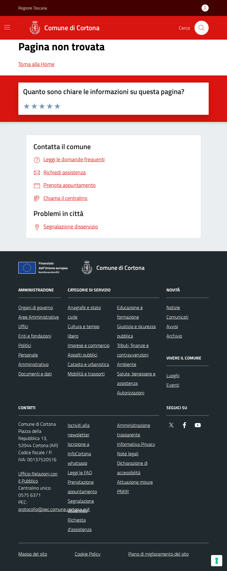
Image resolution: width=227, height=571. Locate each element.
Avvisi (172, 326)
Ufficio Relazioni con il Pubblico (38, 477)
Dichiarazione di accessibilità (132, 467)
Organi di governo (35, 307)
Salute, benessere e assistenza (136, 378)
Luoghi (172, 375)
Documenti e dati (35, 373)
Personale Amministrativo (33, 359)
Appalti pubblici (82, 354)
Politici (24, 345)
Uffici (23, 326)
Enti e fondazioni (34, 335)
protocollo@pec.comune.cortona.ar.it (54, 509)
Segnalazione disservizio (81, 505)
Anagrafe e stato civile (84, 312)
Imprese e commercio (88, 345)
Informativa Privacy (136, 444)
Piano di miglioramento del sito (158, 553)
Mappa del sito (32, 553)
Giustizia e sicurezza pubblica (136, 331)
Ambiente (126, 364)
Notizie (173, 307)
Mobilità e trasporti (86, 373)
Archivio (174, 335)
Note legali (127, 453)
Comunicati (177, 316)
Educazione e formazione (130, 312)
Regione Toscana (32, 8)
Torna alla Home (36, 64)
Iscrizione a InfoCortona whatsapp (79, 454)
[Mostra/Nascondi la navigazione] (7, 27)
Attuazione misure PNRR (135, 486)
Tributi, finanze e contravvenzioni (133, 350)
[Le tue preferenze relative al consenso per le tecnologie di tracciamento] (216, 560)
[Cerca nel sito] (201, 28)
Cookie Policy (87, 553)
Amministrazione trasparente (133, 430)
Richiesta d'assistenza (80, 524)
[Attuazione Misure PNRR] (44, 269)
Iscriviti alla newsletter (79, 430)
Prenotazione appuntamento (82, 486)
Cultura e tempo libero (83, 331)
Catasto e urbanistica (88, 364)
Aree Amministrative (38, 316)
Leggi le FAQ (80, 472)
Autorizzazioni (130, 392)
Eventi (172, 384)
